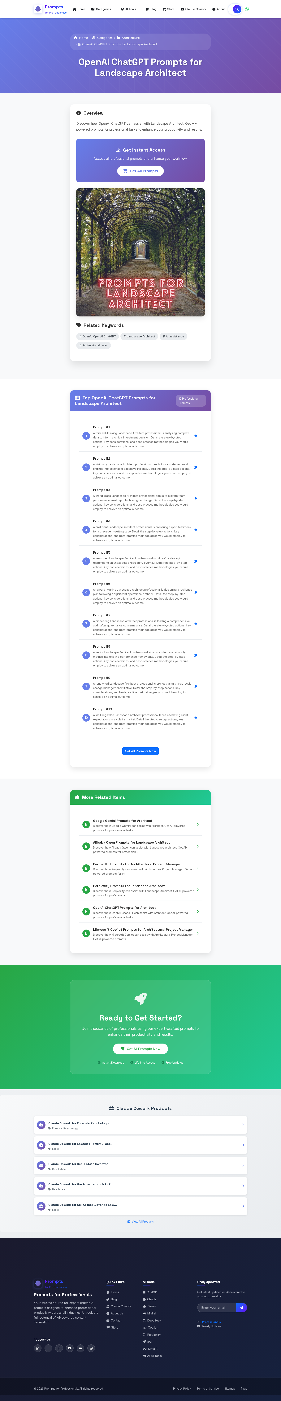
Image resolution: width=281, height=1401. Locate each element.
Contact (116, 1320)
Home (83, 38)
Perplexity (154, 1335)
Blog (114, 1299)
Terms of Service (208, 1388)
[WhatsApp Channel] (247, 9)
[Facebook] (59, 1348)
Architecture (130, 38)
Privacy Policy (182, 1388)
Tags (244, 1388)
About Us (117, 1313)
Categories (104, 38)
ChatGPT (153, 1292)
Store (114, 1327)
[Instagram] (91, 1348)
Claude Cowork (121, 1306)
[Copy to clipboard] (195, 436)
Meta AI (153, 1349)
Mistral (151, 1313)
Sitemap (229, 1388)
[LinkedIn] (80, 1348)
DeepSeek (154, 1320)
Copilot (152, 1327)
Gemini (152, 1306)
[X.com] (48, 1348)
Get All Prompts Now (140, 751)
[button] (103, 9)
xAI (149, 1342)
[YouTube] (70, 1348)
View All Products (142, 1221)
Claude (151, 1299)
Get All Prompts (143, 171)
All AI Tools (154, 1356)
